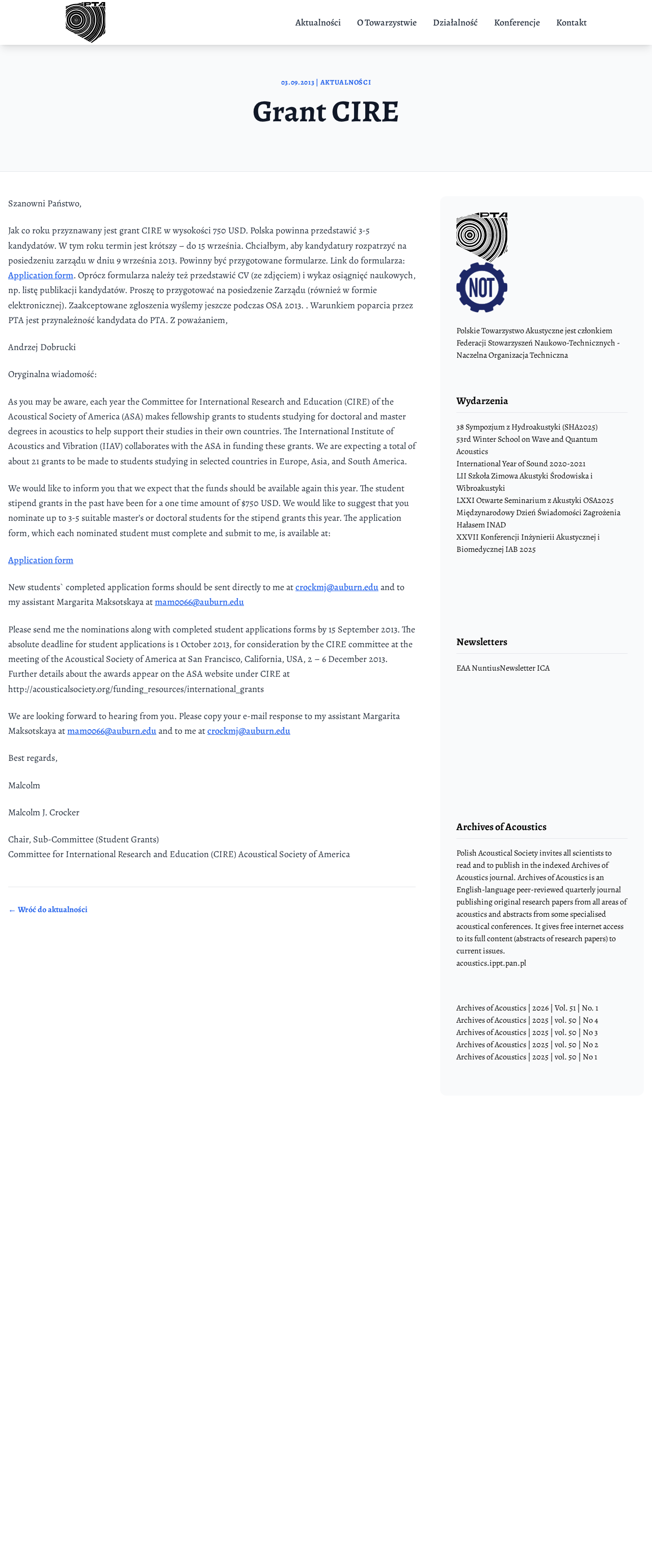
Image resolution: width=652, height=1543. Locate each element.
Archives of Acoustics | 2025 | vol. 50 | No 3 (527, 1032)
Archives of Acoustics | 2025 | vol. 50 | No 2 (527, 1044)
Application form (40, 275)
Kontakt (571, 22)
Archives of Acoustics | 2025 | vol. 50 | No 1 (526, 1056)
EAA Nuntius (478, 668)
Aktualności (318, 22)
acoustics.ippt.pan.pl (491, 963)
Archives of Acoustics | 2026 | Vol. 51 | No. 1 (527, 1008)
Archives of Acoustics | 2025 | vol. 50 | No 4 (527, 1020)
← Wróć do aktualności (48, 909)
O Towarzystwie (387, 22)
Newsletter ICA (525, 668)
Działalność (455, 22)
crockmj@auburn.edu (336, 587)
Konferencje (517, 22)
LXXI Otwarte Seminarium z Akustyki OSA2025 (535, 500)
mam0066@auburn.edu (199, 602)
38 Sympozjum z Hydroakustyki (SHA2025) (526, 427)
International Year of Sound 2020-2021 (520, 463)
